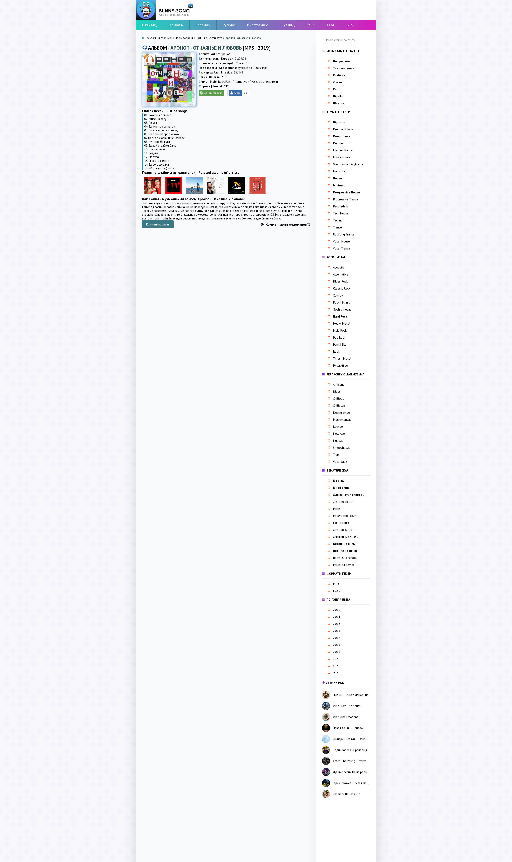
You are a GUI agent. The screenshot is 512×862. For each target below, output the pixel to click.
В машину (287, 25)
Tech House (341, 213)
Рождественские (344, 516)
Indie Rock (340, 330)
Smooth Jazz (341, 448)
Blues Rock (340, 281)
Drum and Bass (343, 129)
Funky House (341, 157)
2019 (258, 68)
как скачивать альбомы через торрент (276, 207)
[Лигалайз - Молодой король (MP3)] (236, 195)
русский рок (245, 68)
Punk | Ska (339, 344)
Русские (229, 25)
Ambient (338, 384)
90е (335, 673)
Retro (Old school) (345, 558)
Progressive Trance (345, 199)
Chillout (338, 398)
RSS (350, 25)
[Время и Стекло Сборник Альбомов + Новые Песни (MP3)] (152, 195)
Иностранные (257, 25)
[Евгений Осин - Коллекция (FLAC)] (215, 195)
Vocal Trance (341, 248)
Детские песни (343, 502)
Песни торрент (184, 38)
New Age (339, 434)
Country (338, 295)
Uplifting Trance (343, 234)
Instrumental (342, 419)
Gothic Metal (342, 309)
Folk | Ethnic (341, 302)
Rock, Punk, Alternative (209, 38)
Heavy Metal (341, 323)
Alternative (340, 274)
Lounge (338, 426)
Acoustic (338, 267)
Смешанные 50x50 (346, 537)
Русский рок (341, 365)
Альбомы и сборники (159, 38)
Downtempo (341, 412)
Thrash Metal (342, 358)
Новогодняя (341, 523)
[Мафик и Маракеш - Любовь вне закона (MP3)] (257, 195)
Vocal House (341, 241)
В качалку (149, 25)
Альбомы (176, 25)
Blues (337, 391)
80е (335, 666)
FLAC (331, 25)
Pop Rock (339, 337)
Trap (336, 455)
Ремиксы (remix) (344, 565)
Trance (337, 227)
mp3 (265, 68)
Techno (338, 220)
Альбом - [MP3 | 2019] (209, 48)
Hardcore (339, 171)
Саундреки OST (343, 530)
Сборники (203, 25)
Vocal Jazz (340, 462)
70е (335, 659)
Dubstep (338, 143)
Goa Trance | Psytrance (348, 164)
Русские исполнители (264, 81)
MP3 (311, 25)
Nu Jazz (338, 441)
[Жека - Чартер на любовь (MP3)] (194, 195)
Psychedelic (340, 206)
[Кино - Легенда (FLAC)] (173, 195)
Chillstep (339, 405)
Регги (336, 509)
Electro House (342, 150)
